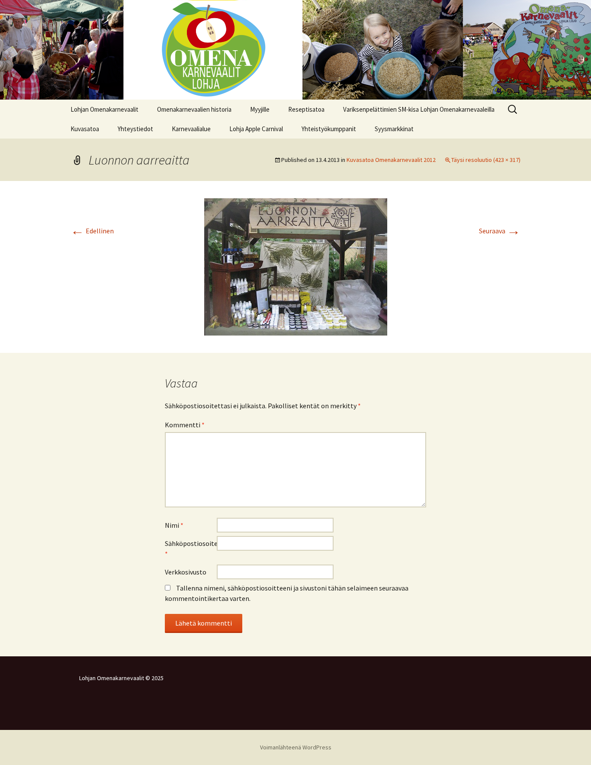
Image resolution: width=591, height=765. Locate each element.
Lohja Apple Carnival (256, 129)
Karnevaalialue (191, 129)
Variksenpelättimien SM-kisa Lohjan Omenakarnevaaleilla (419, 109)
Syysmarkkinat (394, 129)
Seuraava (499, 230)
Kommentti (185, 424)
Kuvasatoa (85, 129)
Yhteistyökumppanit (329, 129)
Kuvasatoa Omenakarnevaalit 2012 (391, 160)
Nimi (174, 525)
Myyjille (260, 109)
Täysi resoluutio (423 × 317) (485, 160)
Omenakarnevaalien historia (194, 109)
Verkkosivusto (185, 572)
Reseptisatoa (306, 109)
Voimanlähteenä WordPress (295, 747)
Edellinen (92, 230)
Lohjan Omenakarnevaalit (104, 109)
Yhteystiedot (135, 129)
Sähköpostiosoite (191, 548)
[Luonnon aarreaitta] (295, 265)
